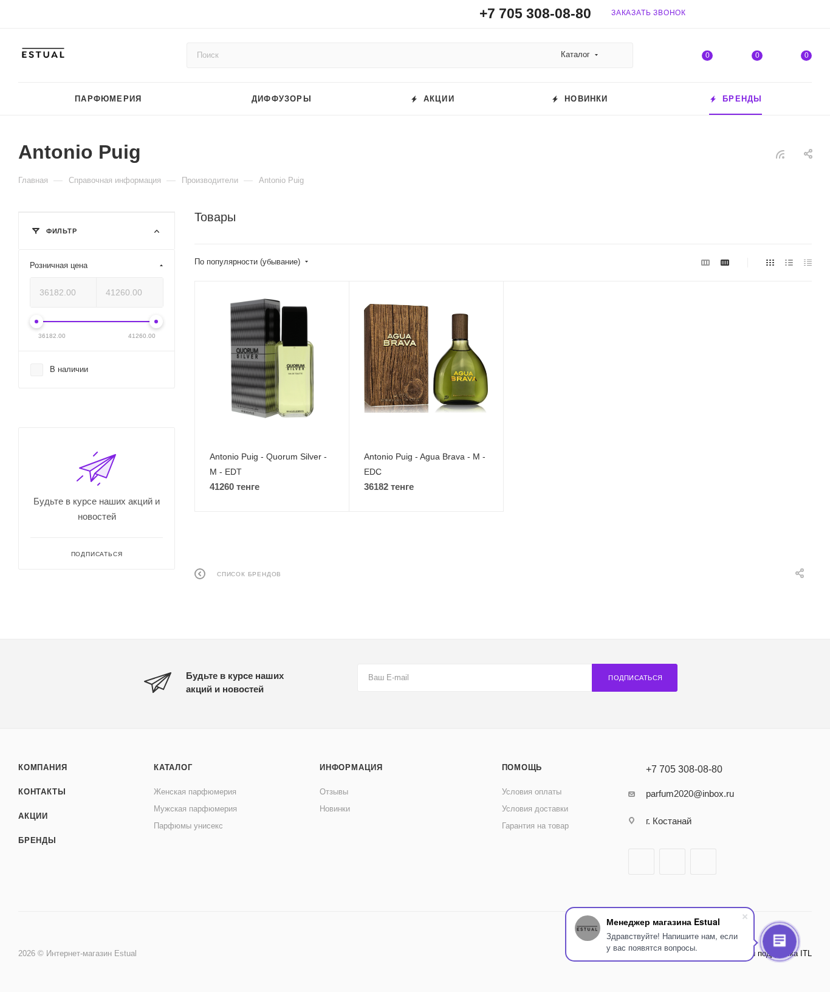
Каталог (173, 767)
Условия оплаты (531, 791)
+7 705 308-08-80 (535, 13)
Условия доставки (535, 808)
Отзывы (334, 791)
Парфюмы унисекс (188, 825)
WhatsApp (703, 862)
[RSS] (780, 154)
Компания (42, 767)
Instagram (672, 862)
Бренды (37, 840)
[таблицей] (808, 262)
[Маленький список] (705, 262)
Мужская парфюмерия (195, 808)
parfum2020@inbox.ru (690, 793)
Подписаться (635, 677)
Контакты (42, 791)
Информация (351, 767)
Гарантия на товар (535, 825)
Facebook (641, 862)
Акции (33, 816)
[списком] (789, 262)
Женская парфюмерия (195, 791)
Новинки (335, 808)
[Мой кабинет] (806, 16)
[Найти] (618, 55)
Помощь (522, 767)
